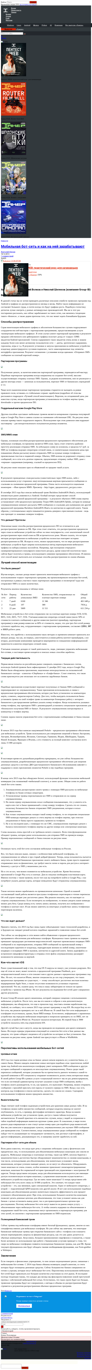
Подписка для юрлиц (84, 1354)
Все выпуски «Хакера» (74, 25)
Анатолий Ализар (8, 252)
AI (51, 25)
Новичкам (59, 25)
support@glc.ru (31, 1341)
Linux (19, 25)
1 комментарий (7, 256)
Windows (10, 25)
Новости (4, 241)
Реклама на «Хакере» (84, 1356)
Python (44, 25)
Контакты (87, 1358)
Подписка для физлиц (84, 1352)
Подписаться (24, 1306)
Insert (24, 1368)
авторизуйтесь (6, 1318)
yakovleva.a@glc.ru (29, 1343)
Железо (36, 25)
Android (27, 25)
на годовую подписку (28, 4)
